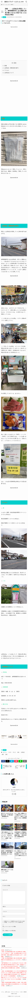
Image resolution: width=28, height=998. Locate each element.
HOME (2, 950)
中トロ (14, 752)
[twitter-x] (13, 794)
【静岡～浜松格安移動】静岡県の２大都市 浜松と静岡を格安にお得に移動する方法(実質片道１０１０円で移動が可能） (14, 984)
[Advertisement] (14, 42)
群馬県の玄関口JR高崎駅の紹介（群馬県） (10, 967)
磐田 (3, 754)
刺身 (18, 752)
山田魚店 (22, 752)
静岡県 (4, 17)
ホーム (3, 991)
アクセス (6, 70)
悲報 (5, 65)
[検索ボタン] (26, 1)
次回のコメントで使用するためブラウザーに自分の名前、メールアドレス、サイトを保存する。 (14, 922)
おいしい (5, 752)
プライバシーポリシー (15, 991)
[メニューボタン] (1, 1)
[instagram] (15, 794)
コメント (5, 889)
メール (5, 911)
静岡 (6, 754)
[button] (3, 761)
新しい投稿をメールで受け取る (9, 930)
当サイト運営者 (23, 991)
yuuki (14, 787)
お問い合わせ (7, 991)
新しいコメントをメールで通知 (9, 926)
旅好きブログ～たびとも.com (14, 1)
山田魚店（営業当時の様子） (11, 68)
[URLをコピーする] (25, 761)
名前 (4, 906)
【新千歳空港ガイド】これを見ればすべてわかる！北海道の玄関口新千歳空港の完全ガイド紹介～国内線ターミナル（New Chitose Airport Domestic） (13, 964)
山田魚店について (9, 72)
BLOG (16, 993)
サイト (4, 916)
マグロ (10, 752)
